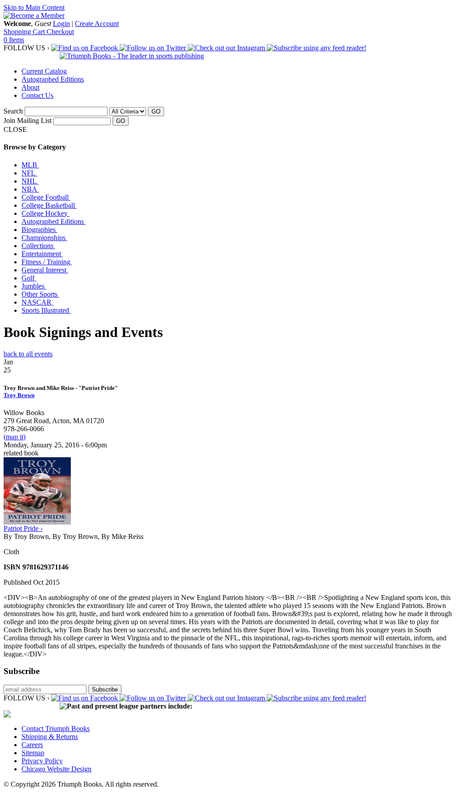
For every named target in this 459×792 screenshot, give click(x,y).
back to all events (28, 354)
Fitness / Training (47, 262)
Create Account (97, 23)
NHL (30, 181)
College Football (46, 197)
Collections (38, 245)
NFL (29, 173)
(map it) (15, 437)
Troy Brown (19, 395)
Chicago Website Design (56, 769)
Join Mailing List (28, 120)
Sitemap (33, 753)
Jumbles (34, 286)
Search (13, 111)
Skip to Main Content (34, 7)
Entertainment (42, 254)
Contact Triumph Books (56, 728)
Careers (32, 744)
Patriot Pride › (23, 528)
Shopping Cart (25, 31)
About (30, 87)
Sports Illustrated (46, 310)
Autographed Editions (53, 79)
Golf (29, 278)
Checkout (60, 31)
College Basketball (49, 205)
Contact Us (37, 95)
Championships (44, 237)
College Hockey (45, 213)
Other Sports (40, 294)
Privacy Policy (42, 761)
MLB (30, 165)
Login (61, 23)
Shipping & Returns (50, 736)
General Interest (45, 270)
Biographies (39, 229)
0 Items (14, 40)
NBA (30, 189)
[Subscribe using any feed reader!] (316, 48)
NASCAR (37, 302)
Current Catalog (44, 71)
